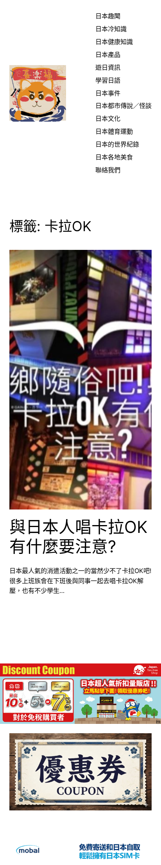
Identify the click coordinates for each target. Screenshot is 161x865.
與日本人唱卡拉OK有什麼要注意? (78, 536)
